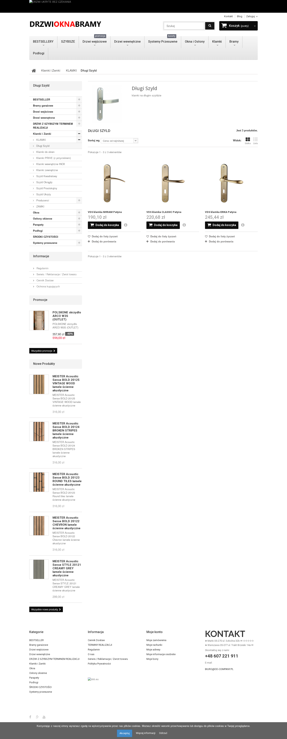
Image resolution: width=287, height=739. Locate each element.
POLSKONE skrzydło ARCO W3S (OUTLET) (67, 316)
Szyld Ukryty (43, 194)
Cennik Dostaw (44, 280)
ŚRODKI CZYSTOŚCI (45, 237)
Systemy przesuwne (45, 243)
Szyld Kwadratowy (46, 176)
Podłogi (38, 53)
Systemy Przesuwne (162, 39)
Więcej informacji (145, 733)
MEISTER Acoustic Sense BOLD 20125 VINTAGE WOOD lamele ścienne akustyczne (66, 383)
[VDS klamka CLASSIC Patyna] (172, 183)
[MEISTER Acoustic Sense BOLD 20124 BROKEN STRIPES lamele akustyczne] (39, 431)
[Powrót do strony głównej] (33, 70)
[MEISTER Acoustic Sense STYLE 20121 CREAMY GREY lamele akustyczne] (39, 569)
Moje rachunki (154, 644)
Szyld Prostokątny (46, 188)
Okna (36, 212)
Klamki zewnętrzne (47, 170)
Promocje (40, 300)
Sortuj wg (94, 140)
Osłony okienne (42, 218)
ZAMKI (40, 206)
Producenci (42, 200)
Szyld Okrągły (44, 182)
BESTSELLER (41, 99)
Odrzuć (163, 733)
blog (239, 16)
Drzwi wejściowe (95, 39)
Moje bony (152, 658)
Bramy (234, 41)
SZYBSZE (68, 41)
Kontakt (228, 16)
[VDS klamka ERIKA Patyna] (231, 183)
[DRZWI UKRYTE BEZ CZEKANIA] (143, 6)
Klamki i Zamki (42, 133)
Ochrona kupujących (48, 286)
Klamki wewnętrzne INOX (50, 164)
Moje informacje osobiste (161, 654)
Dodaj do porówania (104, 241)
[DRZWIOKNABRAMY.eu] (65, 23)
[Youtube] (44, 716)
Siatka (248, 143)
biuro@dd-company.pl (219, 669)
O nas (91, 654)
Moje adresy (153, 649)
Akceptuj (124, 733)
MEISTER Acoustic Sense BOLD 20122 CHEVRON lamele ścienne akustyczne (66, 523)
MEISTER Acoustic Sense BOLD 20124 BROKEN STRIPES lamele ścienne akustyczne (66, 430)
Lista (255, 143)
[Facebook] (30, 716)
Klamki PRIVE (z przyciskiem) (53, 158)
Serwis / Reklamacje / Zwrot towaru (56, 274)
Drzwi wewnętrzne (127, 41)
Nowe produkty (44, 364)
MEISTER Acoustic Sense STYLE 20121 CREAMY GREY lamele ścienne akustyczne (67, 568)
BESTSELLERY (43, 41)
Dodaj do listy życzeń (104, 236)
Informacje (41, 256)
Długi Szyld (42, 146)
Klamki (217, 41)
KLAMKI (41, 140)
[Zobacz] (127, 225)
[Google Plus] (37, 716)
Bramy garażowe (43, 105)
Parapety (38, 224)
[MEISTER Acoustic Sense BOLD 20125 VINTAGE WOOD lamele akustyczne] (39, 384)
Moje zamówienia (156, 640)
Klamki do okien (45, 152)
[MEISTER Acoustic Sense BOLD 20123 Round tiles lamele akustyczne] (39, 482)
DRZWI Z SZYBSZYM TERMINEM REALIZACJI (53, 125)
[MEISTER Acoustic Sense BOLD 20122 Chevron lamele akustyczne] (39, 525)
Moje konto (154, 632)
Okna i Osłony (195, 41)
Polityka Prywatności (99, 663)
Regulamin (42, 268)
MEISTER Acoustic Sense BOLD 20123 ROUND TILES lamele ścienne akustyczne (67, 479)
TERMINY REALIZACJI (100, 644)
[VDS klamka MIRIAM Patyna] (114, 183)
